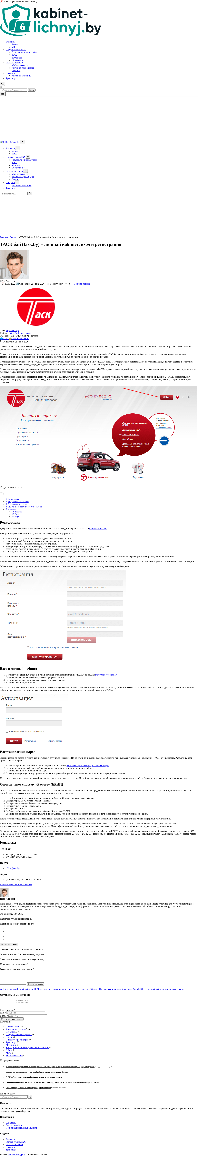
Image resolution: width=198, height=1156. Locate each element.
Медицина (17, 57)
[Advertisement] (99, 118)
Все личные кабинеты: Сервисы (16, 884)
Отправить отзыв (35, 984)
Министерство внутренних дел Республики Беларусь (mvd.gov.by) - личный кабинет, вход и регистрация (50, 1067)
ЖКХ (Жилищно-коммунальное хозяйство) (27, 1047)
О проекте (11, 1122)
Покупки (10, 73)
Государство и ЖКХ (16, 49)
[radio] (102, 928)
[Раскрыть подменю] (17, 148)
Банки (15, 44)
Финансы (10, 41)
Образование (18, 60)
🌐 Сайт (4, 338)
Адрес (17, 516)
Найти (31, 90)
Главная (4, 237)
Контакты (12, 509)
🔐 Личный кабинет (19, 338)
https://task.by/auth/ (98, 528)
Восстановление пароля (18, 504)
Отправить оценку (9, 944)
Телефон (18, 512)
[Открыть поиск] (2, 84)
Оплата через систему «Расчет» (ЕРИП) (25, 507)
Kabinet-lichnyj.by (16, 1154)
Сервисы (16, 70)
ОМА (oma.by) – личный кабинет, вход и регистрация (28, 1087)
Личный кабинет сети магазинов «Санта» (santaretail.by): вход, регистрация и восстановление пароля (49, 1082)
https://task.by (12, 330)
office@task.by (13, 868)
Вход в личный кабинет (18, 501)
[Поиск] (29, 193)
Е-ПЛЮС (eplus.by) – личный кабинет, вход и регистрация (31, 1077)
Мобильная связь (20, 65)
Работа (9, 1050)
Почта (17, 514)
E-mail (4, 1016)
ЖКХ (14, 55)
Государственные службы (24, 52)
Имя (3, 1012)
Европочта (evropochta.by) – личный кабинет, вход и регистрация (34, 1072)
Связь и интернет (14, 62)
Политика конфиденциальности (22, 1128)
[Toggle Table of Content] (2, 494)
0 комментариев (81, 284)
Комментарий (7, 1010)
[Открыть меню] (3, 94)
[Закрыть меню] (22, 142)
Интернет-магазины (21, 75)
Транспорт (11, 78)
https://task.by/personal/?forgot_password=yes (88, 765)
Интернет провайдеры (23, 68)
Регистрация (13, 499)
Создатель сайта (14, 1125)
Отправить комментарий (11, 1019)
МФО (14, 47)
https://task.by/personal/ (20, 333)
